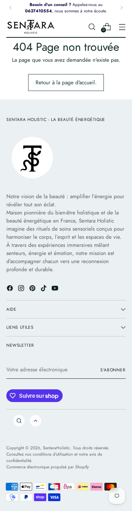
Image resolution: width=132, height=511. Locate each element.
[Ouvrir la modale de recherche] (91, 26)
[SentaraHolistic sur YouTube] (55, 289)
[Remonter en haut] (35, 420)
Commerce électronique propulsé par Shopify (47, 467)
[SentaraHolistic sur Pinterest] (33, 289)
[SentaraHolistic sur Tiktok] (44, 289)
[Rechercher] (19, 420)
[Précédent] (10, 8)
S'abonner (113, 370)
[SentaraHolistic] (31, 26)
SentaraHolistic (56, 448)
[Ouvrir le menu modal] (122, 26)
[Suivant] (121, 8)
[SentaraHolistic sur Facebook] (10, 289)
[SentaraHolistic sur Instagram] (22, 289)
